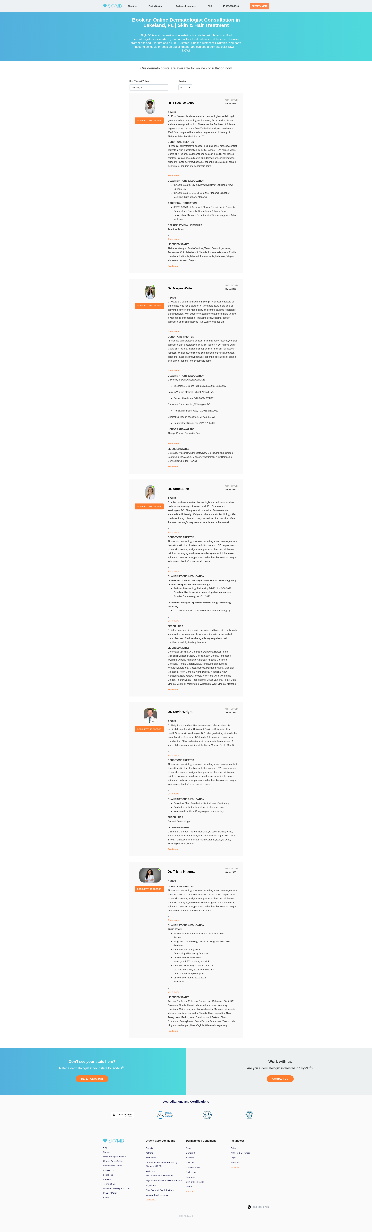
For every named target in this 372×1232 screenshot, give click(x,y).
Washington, (209, 457)
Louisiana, (173, 256)
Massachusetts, (198, 668)
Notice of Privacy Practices (117, 1188)
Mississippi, (192, 252)
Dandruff (190, 1153)
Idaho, (226, 651)
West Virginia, (219, 684)
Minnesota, (174, 260)
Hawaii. (193, 461)
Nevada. (191, 843)
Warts (189, 1186)
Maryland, (211, 668)
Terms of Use (110, 1184)
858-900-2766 (232, 6)
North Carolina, (188, 672)
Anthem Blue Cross (240, 1153)
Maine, (221, 668)
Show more (173, 175)
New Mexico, (209, 453)
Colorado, (217, 248)
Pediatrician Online (113, 1165)
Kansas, (184, 260)
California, (184, 256)
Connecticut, (174, 461)
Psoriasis (190, 1177)
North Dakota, (203, 672)
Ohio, (183, 252)
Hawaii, (218, 651)
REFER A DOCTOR (92, 1078)
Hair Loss (191, 1162)
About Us (132, 6)
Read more (173, 266)
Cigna (234, 1157)
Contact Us (109, 1170)
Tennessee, (174, 252)
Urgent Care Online (113, 1161)
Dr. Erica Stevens (181, 103)
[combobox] (185, 87)
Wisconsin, (223, 252)
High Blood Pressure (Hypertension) (164, 1180)
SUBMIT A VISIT (259, 6)
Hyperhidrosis (193, 1167)
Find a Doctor (156, 6)
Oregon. (193, 260)
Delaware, (208, 651)
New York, (208, 676)
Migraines (151, 1185)
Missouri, (195, 256)
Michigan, (230, 668)
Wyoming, (173, 660)
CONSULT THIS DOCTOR (149, 120)
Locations (108, 1175)
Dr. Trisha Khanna (181, 871)
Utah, (233, 680)
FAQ (210, 6)
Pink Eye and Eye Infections (160, 1190)
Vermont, (182, 684)
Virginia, (231, 256)
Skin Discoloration (195, 1182)
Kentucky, (173, 668)
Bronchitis (151, 1157)
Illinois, (206, 664)
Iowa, (199, 664)
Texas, (208, 248)
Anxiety (149, 1148)
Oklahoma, (225, 676)
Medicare (235, 1162)
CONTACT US (280, 1078)
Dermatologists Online (114, 1156)
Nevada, (203, 252)
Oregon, (229, 453)
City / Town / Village (139, 81)
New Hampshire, (224, 457)
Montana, (183, 1013)
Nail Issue (191, 1172)
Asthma (149, 1153)
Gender (182, 81)
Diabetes (150, 1171)
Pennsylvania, (207, 256)
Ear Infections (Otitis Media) (160, 1176)
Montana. (231, 684)
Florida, (233, 252)
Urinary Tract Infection (157, 1195)
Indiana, (212, 252)
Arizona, (226, 248)
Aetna (234, 1148)
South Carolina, (196, 248)
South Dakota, (211, 656)
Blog (105, 1147)
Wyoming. (222, 1025)
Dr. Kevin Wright (180, 712)
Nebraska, (221, 256)
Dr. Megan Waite (180, 288)
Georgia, (183, 248)
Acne (188, 1148)
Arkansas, (202, 660)
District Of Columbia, (192, 651)
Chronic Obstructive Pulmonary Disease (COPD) (162, 1164)
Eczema (190, 1157)
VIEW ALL (151, 1200)
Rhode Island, (199, 680)
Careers (107, 1179)
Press (106, 1197)
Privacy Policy (110, 1193)
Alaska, (188, 457)
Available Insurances (186, 6)
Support (107, 1152)
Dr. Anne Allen (178, 489)
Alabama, (173, 248)
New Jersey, (186, 676)
